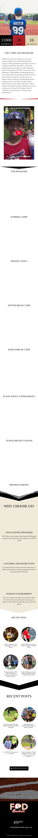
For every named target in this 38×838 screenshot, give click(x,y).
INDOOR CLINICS (19, 261)
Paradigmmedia (28, 835)
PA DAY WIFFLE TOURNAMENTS (19, 396)
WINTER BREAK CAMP (19, 305)
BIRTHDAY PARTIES (19, 485)
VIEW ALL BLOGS (20, 768)
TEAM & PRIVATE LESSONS (19, 441)
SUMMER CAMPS (19, 217)
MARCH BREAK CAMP (19, 349)
